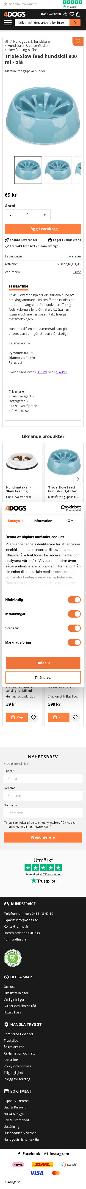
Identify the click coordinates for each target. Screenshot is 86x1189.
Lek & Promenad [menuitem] (16, 1120)
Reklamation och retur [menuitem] (20, 1053)
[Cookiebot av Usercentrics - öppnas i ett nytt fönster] (61, 508)
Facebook (31, 1153)
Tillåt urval (43, 677)
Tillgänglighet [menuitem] (13, 1072)
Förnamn (9, 788)
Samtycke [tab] (15, 520)
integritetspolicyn (37, 827)
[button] (8, 23)
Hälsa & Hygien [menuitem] (15, 1113)
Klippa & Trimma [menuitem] (16, 1101)
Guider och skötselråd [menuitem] (20, 1006)
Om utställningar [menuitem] (16, 993)
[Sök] (74, 22)
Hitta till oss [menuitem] (12, 1012)
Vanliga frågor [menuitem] (14, 999)
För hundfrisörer (16, 939)
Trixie (77, 272)
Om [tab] (70, 520)
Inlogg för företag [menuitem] (17, 1079)
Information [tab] (43, 520)
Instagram (59, 1153)
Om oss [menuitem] (9, 986)
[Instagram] (46, 1153)
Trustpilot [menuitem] (11, 1040)
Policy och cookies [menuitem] (17, 1066)
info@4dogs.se (27, 920)
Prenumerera (43, 837)
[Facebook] (19, 1153)
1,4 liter (61, 372)
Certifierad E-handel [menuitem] (18, 1034)
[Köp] (43, 229)
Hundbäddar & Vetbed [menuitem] (20, 1133)
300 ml (42, 372)
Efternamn (10, 805)
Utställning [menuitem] (11, 1126)
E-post (9, 771)
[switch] (74, 614)
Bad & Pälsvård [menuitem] (15, 1107)
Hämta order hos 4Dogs (22, 933)
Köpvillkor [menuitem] (11, 1060)
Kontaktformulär (16, 926)
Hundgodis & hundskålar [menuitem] (22, 1139)
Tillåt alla (43, 663)
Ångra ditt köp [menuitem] (14, 1047)
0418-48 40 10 (42, 913)
